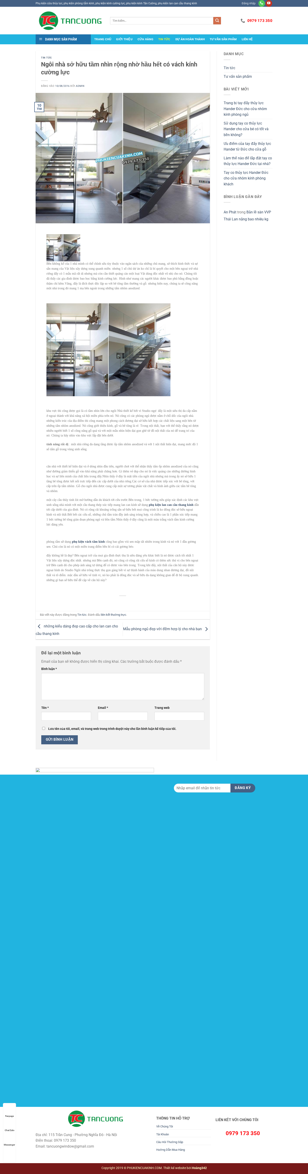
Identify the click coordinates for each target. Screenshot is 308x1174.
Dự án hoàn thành (190, 39)
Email (103, 708)
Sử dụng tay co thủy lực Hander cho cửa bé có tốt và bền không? (246, 129)
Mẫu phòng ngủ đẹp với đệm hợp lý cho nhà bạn (163, 629)
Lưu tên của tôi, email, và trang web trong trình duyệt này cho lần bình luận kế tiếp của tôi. (112, 729)
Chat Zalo (9, 1130)
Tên (45, 708)
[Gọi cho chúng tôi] (261, 3)
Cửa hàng (145, 39)
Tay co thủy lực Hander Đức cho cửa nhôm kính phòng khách (246, 178)
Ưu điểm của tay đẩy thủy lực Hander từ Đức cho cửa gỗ (247, 146)
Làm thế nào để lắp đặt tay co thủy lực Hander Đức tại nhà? (248, 161)
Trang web (162, 708)
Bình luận (49, 669)
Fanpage (9, 1116)
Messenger (9, 1144)
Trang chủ (102, 39)
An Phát (230, 212)
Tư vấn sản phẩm (223, 39)
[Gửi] (217, 21)
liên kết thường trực (113, 614)
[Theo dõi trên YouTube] (269, 3)
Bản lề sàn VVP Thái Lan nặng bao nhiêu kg (247, 216)
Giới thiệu (124, 39)
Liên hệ (247, 39)
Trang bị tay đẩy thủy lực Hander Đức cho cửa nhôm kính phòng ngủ (245, 109)
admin (80, 86)
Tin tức (164, 39)
